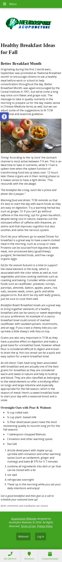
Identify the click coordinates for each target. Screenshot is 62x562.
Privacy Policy (44, 526)
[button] (4, 116)
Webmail (23, 536)
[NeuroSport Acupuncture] (31, 24)
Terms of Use (28, 526)
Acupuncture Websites (24, 518)
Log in (40, 536)
